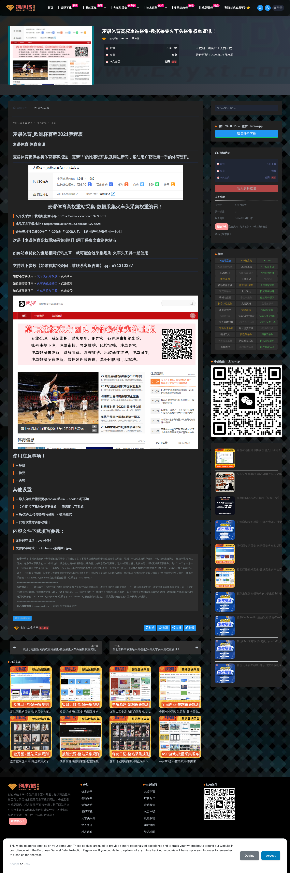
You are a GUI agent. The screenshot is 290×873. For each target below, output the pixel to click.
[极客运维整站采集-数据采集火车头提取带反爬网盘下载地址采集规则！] (80, 687)
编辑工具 (225, 334)
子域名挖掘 (225, 297)
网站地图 (149, 825)
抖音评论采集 (225, 303)
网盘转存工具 (225, 341)
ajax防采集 (246, 260)
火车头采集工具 (47, 290)
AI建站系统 (225, 260)
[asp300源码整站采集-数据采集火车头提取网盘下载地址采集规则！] (180, 737)
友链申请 (149, 791)
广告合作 (149, 798)
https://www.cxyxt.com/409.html (83, 216)
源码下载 (69, 6)
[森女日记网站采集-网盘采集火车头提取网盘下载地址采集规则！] (130, 737)
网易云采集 (267, 334)
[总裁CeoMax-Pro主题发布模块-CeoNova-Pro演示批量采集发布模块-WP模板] (225, 626)
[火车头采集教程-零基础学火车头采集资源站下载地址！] (225, 482)
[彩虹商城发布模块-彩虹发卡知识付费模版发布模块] (225, 530)
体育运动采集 (22, 618)
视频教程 (225, 347)
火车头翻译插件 (246, 322)
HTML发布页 (267, 267)
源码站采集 (267, 310)
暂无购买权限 (246, 188)
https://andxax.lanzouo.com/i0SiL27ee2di (72, 223)
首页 (50, 8)
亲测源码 (246, 279)
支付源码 (246, 303)
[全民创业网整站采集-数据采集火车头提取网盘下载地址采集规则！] (180, 687)
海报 (178, 627)
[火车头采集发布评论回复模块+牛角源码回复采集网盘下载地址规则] (130, 687)
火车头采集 (88, 818)
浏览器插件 (225, 310)
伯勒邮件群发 (225, 285)
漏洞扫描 (225, 316)
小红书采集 (246, 297)
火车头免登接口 (47, 283)
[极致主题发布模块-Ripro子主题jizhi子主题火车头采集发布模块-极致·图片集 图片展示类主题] (225, 602)
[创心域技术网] (104, 39)
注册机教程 (184, 6)
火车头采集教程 (225, 328)
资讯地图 (149, 832)
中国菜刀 (225, 279)
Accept (14, 863)
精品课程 (210, 6)
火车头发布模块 (47, 276)
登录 (280, 8)
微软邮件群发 (267, 297)
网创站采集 (246, 334)
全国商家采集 (267, 285)
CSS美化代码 (225, 267)
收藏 (165, 627)
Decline (249, 855)
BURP (267, 260)
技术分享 (87, 791)
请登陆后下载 (246, 133)
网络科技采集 (246, 341)
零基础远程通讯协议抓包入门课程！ (259, 450)
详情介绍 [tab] (21, 108)
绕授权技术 (267, 328)
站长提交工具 (246, 328)
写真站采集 (225, 291)
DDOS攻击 (246, 267)
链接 (191, 627)
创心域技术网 (34, 627)
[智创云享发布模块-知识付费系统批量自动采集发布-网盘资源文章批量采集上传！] (225, 673)
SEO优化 (225, 273)
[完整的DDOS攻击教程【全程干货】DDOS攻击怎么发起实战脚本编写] (225, 505)
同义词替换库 (267, 291)
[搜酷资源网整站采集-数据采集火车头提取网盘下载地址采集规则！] (80, 737)
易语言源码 (267, 303)
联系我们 (149, 805)
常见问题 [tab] (43, 108)
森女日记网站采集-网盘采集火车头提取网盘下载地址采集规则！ (150, 761)
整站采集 (113, 39)
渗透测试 (246, 310)
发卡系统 (246, 291)
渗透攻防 (87, 805)
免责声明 (149, 811)
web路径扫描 (246, 273)
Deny (26, 863)
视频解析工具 (246, 347)
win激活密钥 (267, 273)
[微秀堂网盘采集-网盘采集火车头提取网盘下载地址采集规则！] (31, 737)
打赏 (151, 627)
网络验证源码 (267, 341)
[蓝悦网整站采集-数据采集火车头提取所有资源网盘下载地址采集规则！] (31, 687)
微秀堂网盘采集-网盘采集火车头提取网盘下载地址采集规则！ (50, 761)
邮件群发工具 (267, 347)
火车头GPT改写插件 (246, 317)
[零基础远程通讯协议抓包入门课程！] (225, 458)
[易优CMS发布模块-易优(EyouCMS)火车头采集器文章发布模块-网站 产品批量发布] (225, 649)
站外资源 (87, 825)
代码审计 (267, 279)
